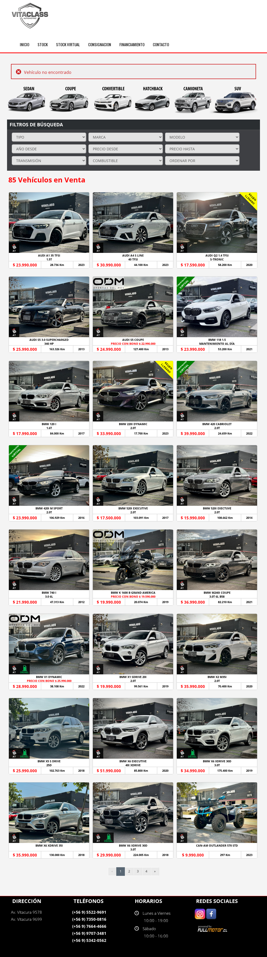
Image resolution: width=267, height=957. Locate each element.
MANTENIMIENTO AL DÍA (217, 344)
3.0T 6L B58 (216, 596)
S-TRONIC (217, 259)
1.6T (49, 428)
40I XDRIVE (133, 765)
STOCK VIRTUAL (68, 44)
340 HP (49, 344)
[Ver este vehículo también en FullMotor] (213, 928)
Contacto (161, 44)
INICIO (24, 44)
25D (49, 765)
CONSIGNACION (99, 44)
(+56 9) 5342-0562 (89, 940)
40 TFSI (133, 259)
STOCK (43, 44)
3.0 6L (49, 596)
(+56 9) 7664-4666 (89, 926)
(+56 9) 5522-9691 (89, 912)
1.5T (49, 259)
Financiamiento (131, 44)
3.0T (217, 765)
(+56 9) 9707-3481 (89, 933)
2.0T (133, 428)
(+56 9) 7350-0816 (89, 919)
